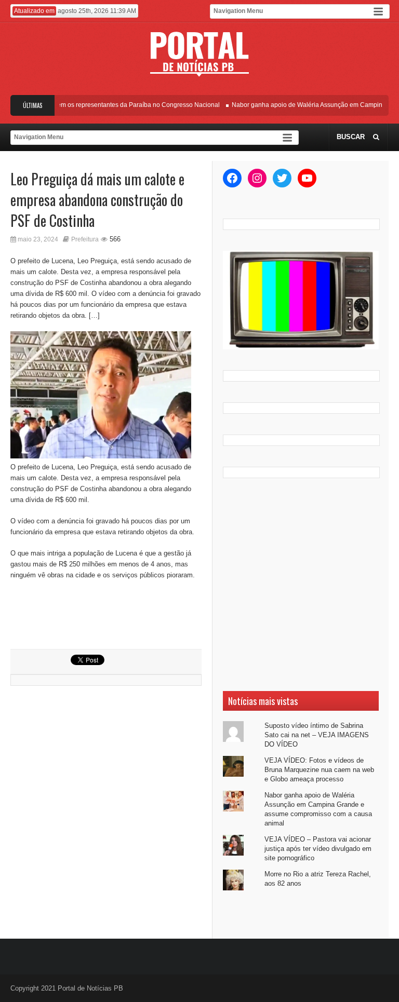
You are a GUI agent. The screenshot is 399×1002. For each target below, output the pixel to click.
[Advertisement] (301, 584)
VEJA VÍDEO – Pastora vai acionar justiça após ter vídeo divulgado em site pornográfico (317, 848)
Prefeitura (85, 239)
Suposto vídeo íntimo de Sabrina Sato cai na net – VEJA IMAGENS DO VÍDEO (316, 735)
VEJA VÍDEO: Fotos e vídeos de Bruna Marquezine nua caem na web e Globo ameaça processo (319, 769)
